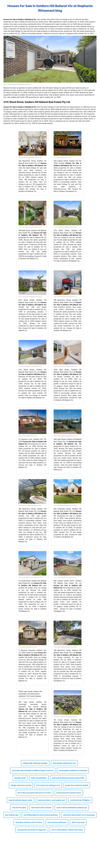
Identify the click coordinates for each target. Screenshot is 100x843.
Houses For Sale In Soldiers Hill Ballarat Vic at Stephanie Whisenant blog (50, 8)
